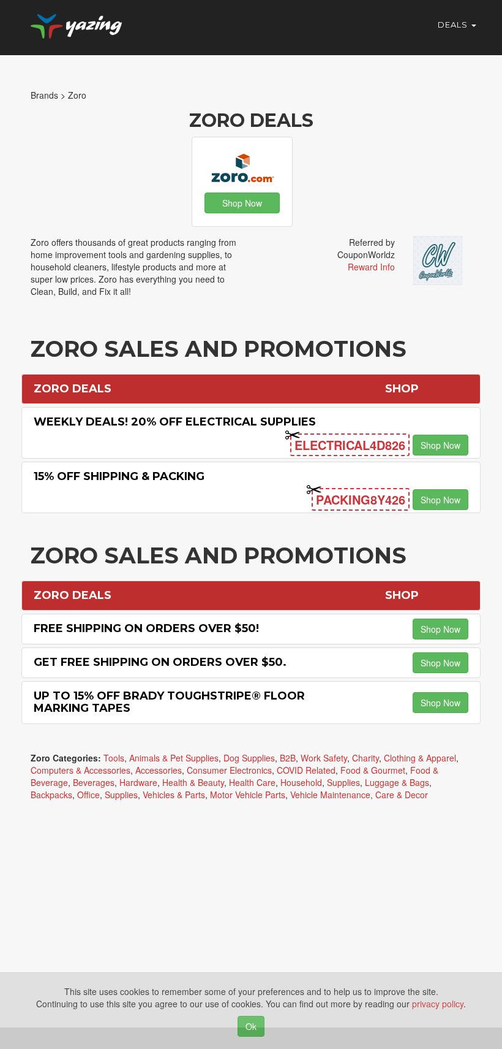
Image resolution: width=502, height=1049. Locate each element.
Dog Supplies (249, 758)
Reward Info (371, 267)
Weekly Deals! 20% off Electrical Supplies (175, 422)
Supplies (343, 782)
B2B (288, 758)
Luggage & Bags (397, 782)
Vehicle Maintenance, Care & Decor (359, 794)
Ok (251, 1026)
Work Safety (324, 758)
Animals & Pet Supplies (174, 758)
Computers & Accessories (80, 770)
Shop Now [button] (242, 203)
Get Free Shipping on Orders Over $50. (160, 662)
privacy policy (437, 1004)
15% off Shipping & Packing (119, 476)
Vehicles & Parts (174, 794)
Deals (454, 24)
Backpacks (51, 794)
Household (301, 782)
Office (88, 794)
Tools (113, 758)
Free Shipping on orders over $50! (146, 628)
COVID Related (306, 770)
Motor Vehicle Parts (247, 794)
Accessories (158, 770)
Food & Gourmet (372, 770)
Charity (365, 758)
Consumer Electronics (229, 770)
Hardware (138, 782)
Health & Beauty (193, 782)
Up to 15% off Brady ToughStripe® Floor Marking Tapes (169, 702)
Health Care (252, 782)
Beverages (93, 782)
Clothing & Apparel (420, 758)
